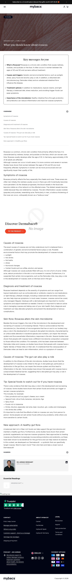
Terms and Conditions (58, 533)
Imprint (57, 524)
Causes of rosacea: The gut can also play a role (19, 132)
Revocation (59, 520)
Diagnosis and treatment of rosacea (16, 124)
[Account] (64, 7)
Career (38, 521)
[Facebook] (39, 558)
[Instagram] (35, 558)
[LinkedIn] (32, 558)
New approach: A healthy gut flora (15, 141)
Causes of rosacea (10, 120)
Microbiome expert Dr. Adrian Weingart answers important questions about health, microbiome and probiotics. (15, 559)
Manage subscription (11, 525)
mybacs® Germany (42, 533)
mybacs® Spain (41, 529)
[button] (67, 7)
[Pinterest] (42, 558)
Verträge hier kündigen (11, 537)
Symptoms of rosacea (11, 116)
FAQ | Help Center (10, 521)
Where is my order (10, 529)
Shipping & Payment (10, 540)
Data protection (60, 528)
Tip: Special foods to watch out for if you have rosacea (22, 137)
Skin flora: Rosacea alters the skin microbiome (19, 128)
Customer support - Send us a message (17, 533)
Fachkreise (39, 525)
